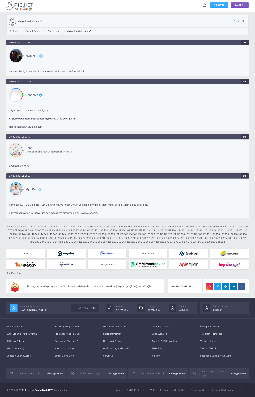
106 (115, 230)
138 (15, 234)
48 (152, 226)
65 (210, 226)
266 (148, 241)
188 (236, 234)
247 (57, 241)
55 (176, 226)
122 (182, 230)
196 (33, 238)
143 (37, 234)
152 (77, 234)
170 (157, 234)
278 (204, 241)
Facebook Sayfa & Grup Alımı (215, 355)
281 (218, 241)
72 (234, 226)
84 (32, 230)
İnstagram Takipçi (209, 326)
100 (88, 230)
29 (87, 226)
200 (51, 238)
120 (174, 230)
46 (145, 226)
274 (185, 241)
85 (36, 230)
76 (247, 226)
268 (157, 241)
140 (24, 234)
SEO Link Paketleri (16, 341)
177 (187, 234)
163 (126, 234)
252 (80, 241)
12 (32, 226)
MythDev (31, 189)
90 (53, 230)
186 (227, 234)
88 (46, 230)
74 (240, 226)
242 (32, 241)
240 (240, 238)
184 (218, 234)
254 (90, 241)
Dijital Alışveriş (159, 333)
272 (176, 241)
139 (19, 234)
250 (71, 241)
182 (209, 234)
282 (223, 241)
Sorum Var (108, 355)
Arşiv (119, 390)
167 (144, 234)
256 (100, 241)
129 (214, 230)
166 (140, 234)
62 (200, 226)
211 (103, 238)
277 (199, 241)
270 (167, 241)
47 (149, 226)
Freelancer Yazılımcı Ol (67, 341)
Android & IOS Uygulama (165, 341)
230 (192, 238)
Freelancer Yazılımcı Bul (67, 333)
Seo (26, 253)
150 (68, 234)
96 (74, 230)
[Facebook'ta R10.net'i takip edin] (241, 286)
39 (122, 226)
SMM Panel (158, 348)
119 (169, 230)
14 (38, 226)
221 (148, 238)
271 (171, 241)
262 (128, 241)
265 (143, 241)
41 (129, 226)
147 (55, 234)
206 (80, 238)
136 (245, 230)
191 (10, 238)
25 (74, 226)
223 (158, 238)
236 (220, 238)
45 (142, 226)
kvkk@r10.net (116, 373)
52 (166, 226)
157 (99, 234)
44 (139, 226)
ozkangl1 (217, 309)
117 (161, 230)
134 (236, 230)
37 (115, 226)
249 (66, 241)
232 (201, 238)
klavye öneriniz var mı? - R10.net (20, 6)
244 (42, 241)
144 (41, 234)
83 (29, 230)
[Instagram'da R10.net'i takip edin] (209, 286)
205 (75, 238)
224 (163, 238)
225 (167, 238)
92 (60, 230)
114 (149, 230)
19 (54, 226)
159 (108, 234)
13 (35, 226)
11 (29, 226)
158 (104, 234)
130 (218, 230)
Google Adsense (15, 326)
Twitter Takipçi (208, 348)
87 (43, 230)
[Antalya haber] (229, 253)
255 (95, 241)
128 (209, 230)
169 (153, 234)
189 (240, 234)
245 (47, 241)
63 (203, 226)
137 (10, 234)
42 (132, 226)
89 (50, 230)
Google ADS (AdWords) (19, 355)
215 (121, 238)
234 (211, 238)
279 (209, 241)
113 (144, 230)
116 (157, 230)
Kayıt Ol (240, 5)
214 (116, 238)
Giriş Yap (219, 5)
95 (70, 230)
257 (105, 241)
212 (107, 238)
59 (190, 226)
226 (172, 238)
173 (170, 234)
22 (63, 226)
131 (222, 230)
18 (50, 226)
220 (144, 238)
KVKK (152, 390)
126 (200, 230)
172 (166, 234)
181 (204, 234)
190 (245, 234)
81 (22, 230)
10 (26, 226)
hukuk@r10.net (176, 373)
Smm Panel (148, 253)
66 (214, 226)
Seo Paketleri (13, 273)
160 (113, 234)
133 (231, 230)
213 (112, 238)
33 (101, 226)
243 (37, 241)
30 (91, 226)
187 (231, 234)
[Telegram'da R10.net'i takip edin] (225, 286)
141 (28, 234)
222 (153, 238)
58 (186, 226)
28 (84, 226)
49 (156, 226)
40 (125, 226)
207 (85, 238)
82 (25, 230)
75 (244, 226)
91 (57, 230)
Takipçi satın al (107, 264)
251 (76, 241)
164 (131, 234)
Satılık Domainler (112, 333)
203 (65, 238)
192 (15, 238)
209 (94, 238)
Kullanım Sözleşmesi (222, 390)
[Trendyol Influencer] (25, 264)
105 (110, 230)
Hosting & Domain (112, 341)
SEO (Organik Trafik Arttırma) (22, 333)
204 (70, 238)
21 (60, 226)
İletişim (242, 390)
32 (97, 226)
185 (222, 234)
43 (135, 226)
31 (94, 226)
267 (153, 241)
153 (81, 234)
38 (118, 226)
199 (46, 238)
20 (57, 226)
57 (183, 226)
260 (119, 241)
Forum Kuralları (198, 390)
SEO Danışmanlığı (15, 348)
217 (130, 238)
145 (46, 234)
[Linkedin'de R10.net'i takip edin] (233, 286)
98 (80, 230)
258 (109, 241)
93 (63, 230)
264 (138, 241)
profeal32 (32, 56)
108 (124, 230)
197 (37, 238)
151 (72, 234)
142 (32, 234)
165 (135, 234)
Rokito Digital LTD (44, 390)
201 (56, 238)
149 (64, 234)
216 (126, 238)
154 (86, 234)
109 (128, 230)
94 (67, 230)
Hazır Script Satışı (64, 348)
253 (85, 241)
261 (124, 241)
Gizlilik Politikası (135, 390)
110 (132, 230)
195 (28, 238)
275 (190, 241)
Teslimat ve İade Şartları (172, 390)
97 (77, 230)
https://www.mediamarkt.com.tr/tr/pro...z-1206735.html (42, 118)
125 (196, 230)
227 (177, 238)
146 (50, 234)
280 (213, 241)
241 (244, 238)
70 (228, 226)
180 (200, 234)
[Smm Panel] (66, 253)
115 (153, 230)
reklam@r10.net (54, 373)
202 (60, 238)
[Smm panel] (148, 264)
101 (92, 230)
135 (241, 230)
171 (161, 234)
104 (106, 230)
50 (159, 226)
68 (221, 226)
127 (205, 230)
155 (90, 234)
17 (47, 226)
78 (12, 230)
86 (39, 230)
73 (237, 226)
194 (24, 238)
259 (114, 241)
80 (19, 230)
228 (182, 238)
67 (217, 226)
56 (180, 226)
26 (77, 226)
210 (99, 238)
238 (230, 238)
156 (95, 234)
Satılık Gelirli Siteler (65, 355)
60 (193, 226)
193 (19, 238)
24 (70, 226)
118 (165, 230)
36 (111, 226)
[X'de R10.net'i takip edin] (217, 286)
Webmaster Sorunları (114, 326)
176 (183, 234)
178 (191, 234)
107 (119, 230)
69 (224, 226)
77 (9, 230)
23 (67, 226)
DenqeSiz (32, 95)
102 (97, 230)
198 (42, 238)
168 (148, 234)
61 (197, 226)
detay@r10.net (238, 373)
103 (101, 230)
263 (133, 241)
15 (41, 226)
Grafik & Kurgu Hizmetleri (116, 348)
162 (122, 234)
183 (213, 234)
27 (81, 226)
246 (52, 241)
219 (139, 238)
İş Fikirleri (157, 355)
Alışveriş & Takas (161, 326)
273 (181, 241)
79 (16, 230)
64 (207, 226)
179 (196, 234)
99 (84, 230)
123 (187, 230)
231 (196, 238)
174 (174, 234)
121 (178, 230)
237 (225, 238)
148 (59, 234)
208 (89, 238)
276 (195, 241)
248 (61, 241)
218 (134, 238)
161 (117, 234)
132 (227, 230)
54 (173, 226)
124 (191, 230)
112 (140, 230)
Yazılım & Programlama (67, 326)
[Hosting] (107, 253)
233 (206, 238)
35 (108, 226)
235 (216, 238)
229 (187, 238)
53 (169, 226)
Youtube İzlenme (209, 341)
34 (104, 226)
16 (44, 226)
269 (162, 241)
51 (163, 226)
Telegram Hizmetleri (211, 333)
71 (231, 226)
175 (178, 234)
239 (235, 238)
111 (136, 230)
